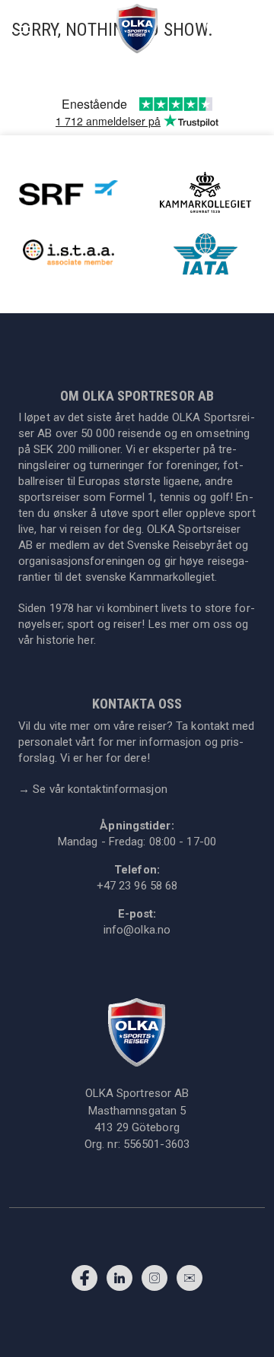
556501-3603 (156, 1144)
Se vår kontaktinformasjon (92, 789)
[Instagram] (154, 1282)
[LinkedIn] (119, 1282)
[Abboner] (189, 1282)
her (85, 640)
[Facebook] (84, 1282)
